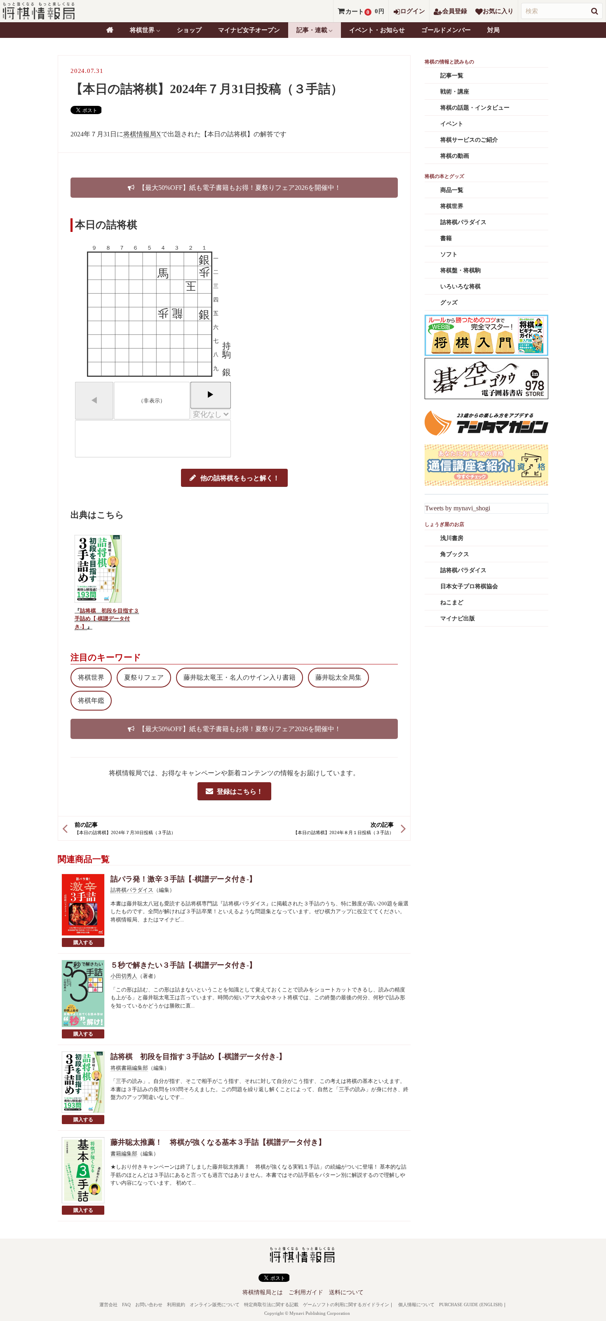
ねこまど (451, 602)
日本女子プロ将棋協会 (469, 586)
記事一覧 (451, 75)
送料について (346, 1292)
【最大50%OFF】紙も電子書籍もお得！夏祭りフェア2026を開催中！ (240, 187)
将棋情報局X (142, 134)
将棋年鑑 (91, 700)
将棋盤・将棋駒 (460, 270)
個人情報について (416, 1304)
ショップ (189, 30)
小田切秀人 (123, 976)
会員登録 (454, 11)
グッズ (449, 302)
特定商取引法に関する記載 (271, 1304)
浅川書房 (451, 538)
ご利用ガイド (306, 1292)
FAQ (126, 1304)
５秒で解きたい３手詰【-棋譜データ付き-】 (183, 965)
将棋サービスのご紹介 (469, 140)
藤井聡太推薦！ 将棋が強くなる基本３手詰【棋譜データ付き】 (218, 1142)
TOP (110, 30)
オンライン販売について (215, 1304)
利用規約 (176, 1304)
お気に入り (498, 11)
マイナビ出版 (457, 618)
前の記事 (86, 825)
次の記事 (382, 825)
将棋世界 (91, 677)
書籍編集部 (123, 1153)
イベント (451, 124)
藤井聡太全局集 (338, 677)
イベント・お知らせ (377, 30)
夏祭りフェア (144, 677)
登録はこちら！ (240, 791)
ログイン (412, 11)
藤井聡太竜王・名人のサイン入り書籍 (239, 677)
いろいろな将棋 (460, 286)
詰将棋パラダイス (131, 890)
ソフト (449, 254)
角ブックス (454, 554)
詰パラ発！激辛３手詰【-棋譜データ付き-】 (183, 879)
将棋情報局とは (262, 1292)
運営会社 (108, 1304)
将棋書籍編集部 (129, 1068)
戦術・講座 (454, 92)
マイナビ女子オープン (249, 30)
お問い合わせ (148, 1304)
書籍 (446, 238)
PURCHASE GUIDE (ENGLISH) (471, 1304)
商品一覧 (451, 190)
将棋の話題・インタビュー (475, 108)
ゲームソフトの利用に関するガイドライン (346, 1304)
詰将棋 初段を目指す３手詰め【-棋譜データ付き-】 (107, 619)
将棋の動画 (454, 156)
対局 (493, 30)
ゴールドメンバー (446, 30)
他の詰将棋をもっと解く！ (240, 478)
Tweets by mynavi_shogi (457, 508)
